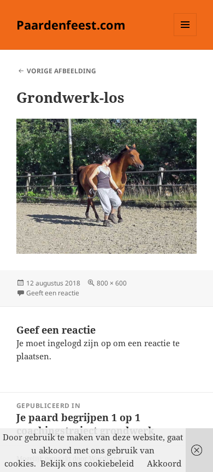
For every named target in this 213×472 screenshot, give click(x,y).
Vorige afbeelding (61, 70)
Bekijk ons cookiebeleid (87, 463)
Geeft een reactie (52, 293)
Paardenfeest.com (71, 24)
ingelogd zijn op (79, 342)
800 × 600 (112, 283)
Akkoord (164, 463)
